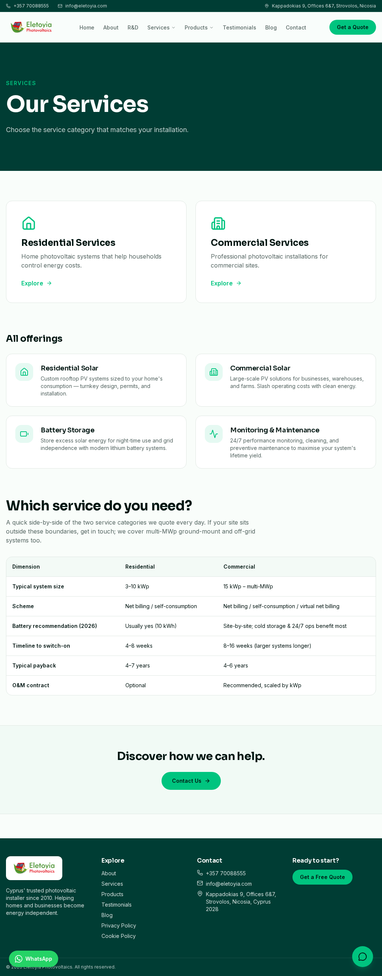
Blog (271, 27)
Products (196, 27)
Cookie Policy (118, 936)
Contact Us (186, 781)
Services (158, 27)
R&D (133, 27)
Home (86, 27)
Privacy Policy (118, 925)
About (111, 27)
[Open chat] (362, 956)
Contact (296, 27)
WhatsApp (38, 958)
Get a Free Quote (322, 877)
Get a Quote (353, 27)
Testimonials (239, 27)
